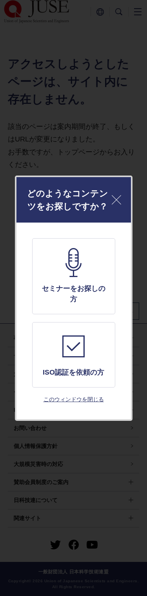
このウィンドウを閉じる (74, 399)
